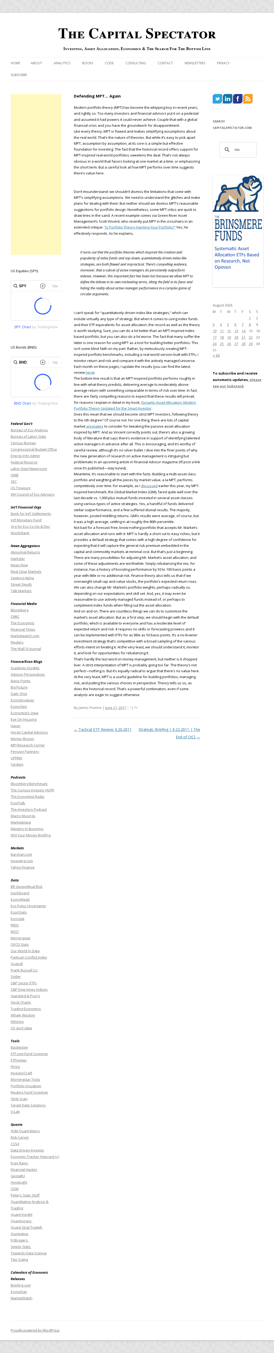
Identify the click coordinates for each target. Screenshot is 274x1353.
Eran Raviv (20, 1163)
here (89, 372)
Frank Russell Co (24, 970)
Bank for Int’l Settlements (31, 513)
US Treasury (21, 487)
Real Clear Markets (26, 571)
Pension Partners (25, 751)
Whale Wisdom (23, 1015)
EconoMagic (20, 899)
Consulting (135, 63)
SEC (14, 481)
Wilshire (17, 1021)
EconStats (19, 912)
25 (222, 343)
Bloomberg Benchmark (29, 783)
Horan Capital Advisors (29, 732)
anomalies (94, 426)
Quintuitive (19, 1233)
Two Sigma (19, 1259)
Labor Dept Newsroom (29, 468)
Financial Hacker (24, 1169)
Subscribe (19, 75)
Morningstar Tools (25, 1079)
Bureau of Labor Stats (28, 436)
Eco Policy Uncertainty (28, 905)
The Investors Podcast (29, 809)
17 (214, 337)
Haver (16, 725)
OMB (14, 475)
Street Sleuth (21, 584)
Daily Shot (19, 693)
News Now (19, 565)
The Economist (22, 623)
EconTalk (18, 803)
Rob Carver (20, 1137)
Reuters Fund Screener (29, 1092)
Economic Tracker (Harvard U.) (35, 1156)
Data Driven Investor (27, 1150)
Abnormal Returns (25, 552)
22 (251, 337)
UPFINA (16, 758)
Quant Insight (21, 1214)
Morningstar (21, 938)
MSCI (15, 931)
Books (87, 63)
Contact (165, 63)
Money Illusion (22, 738)
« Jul (216, 355)
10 (214, 330)
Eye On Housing (23, 719)
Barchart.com (21, 854)
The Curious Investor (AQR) (32, 790)
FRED (15, 925)
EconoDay (19, 1291)
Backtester (19, 1047)
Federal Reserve (24, 462)
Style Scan (19, 1098)
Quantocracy (21, 1221)
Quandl (17, 963)
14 (243, 330)
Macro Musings (23, 815)
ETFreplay (19, 1060)
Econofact (19, 706)
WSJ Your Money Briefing (31, 835)
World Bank (20, 532)
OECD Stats (20, 944)
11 (222, 330)
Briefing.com (21, 1285)
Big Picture (19, 687)
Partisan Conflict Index (29, 957)
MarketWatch (21, 1298)
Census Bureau (23, 442)
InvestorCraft (21, 1073)
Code (109, 63)
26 (229, 343)
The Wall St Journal (26, 648)
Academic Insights (25, 668)
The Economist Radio (27, 796)
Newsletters (195, 63)
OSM (14, 1188)
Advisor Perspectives (28, 674)
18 (222, 337)
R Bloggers (20, 1240)
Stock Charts (21, 1002)
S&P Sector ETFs (24, 983)
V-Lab (15, 1111)
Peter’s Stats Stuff (25, 1195)
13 (236, 330)
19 (229, 337)
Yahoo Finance (23, 867)
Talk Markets (21, 590)
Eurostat (17, 918)
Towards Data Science (29, 1253)
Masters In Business (27, 828)
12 (229, 330)
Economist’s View (24, 713)
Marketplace (21, 822)
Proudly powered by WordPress (35, 1330)
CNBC (15, 616)
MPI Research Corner (28, 745)
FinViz (15, 1066)
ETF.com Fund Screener (29, 1053)
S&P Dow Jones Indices (29, 989)
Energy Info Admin (25, 455)
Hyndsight (19, 1182)
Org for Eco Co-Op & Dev (30, 526)
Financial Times (23, 629)
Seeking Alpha (22, 577)
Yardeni (17, 764)
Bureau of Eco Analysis (29, 430)
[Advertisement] (36, 174)
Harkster (18, 558)
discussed (149, 485)
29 (251, 343)
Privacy (223, 63)
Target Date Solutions (28, 1105)
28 (243, 343)
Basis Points (21, 680)
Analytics (62, 63)
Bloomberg (19, 610)
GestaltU (18, 1175)
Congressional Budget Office (34, 449)
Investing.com (22, 860)
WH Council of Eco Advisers (33, 494)
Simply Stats (21, 1246)
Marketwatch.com (25, 635)
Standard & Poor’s (25, 995)
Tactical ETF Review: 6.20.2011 (103, 729)
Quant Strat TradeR (27, 1227)
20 (236, 337)
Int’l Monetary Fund (26, 520)
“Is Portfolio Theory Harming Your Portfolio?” (140, 227)
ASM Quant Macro (25, 1130)
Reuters (17, 642)
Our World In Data (25, 950)
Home (15, 63)
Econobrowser (22, 700)
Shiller (16, 976)
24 (214, 343)
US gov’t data (21, 1028)
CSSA (15, 1143)
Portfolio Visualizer (26, 1085)
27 (236, 343)
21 (243, 337)
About (36, 63)
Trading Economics (26, 1008)
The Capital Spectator (137, 32)
